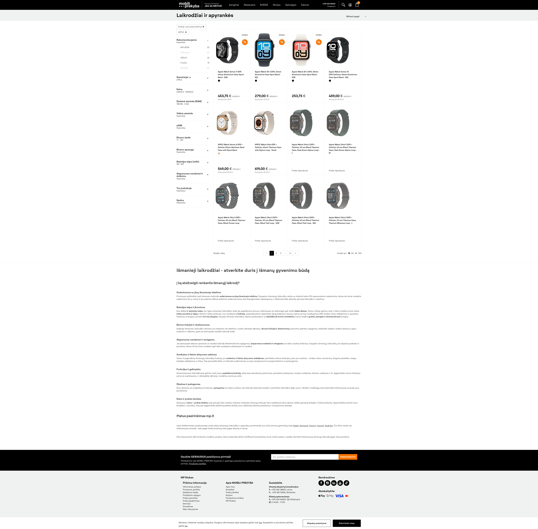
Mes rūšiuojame (190, 509)
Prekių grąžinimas (191, 501)
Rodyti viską (219, 253)
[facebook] (321, 483)
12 (349, 253)
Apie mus (230, 487)
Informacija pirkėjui (192, 487)
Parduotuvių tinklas (235, 498)
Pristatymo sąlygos (192, 495)
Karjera (229, 495)
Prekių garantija (190, 498)
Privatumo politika (197, 463)
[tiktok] (346, 483)
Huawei (320, 425)
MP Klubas (231, 501)
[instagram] (327, 483)
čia (260, 522)
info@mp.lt (295, 499)
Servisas (187, 503)
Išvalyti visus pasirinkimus (190, 26)
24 (352, 253)
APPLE (181, 32)
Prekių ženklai (232, 492)
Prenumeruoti (348, 457)
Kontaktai (230, 489)
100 (359, 253)
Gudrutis (329, 425)
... (285, 253)
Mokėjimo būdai (190, 492)
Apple (296, 425)
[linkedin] (334, 483)
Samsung (304, 425)
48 (356, 253)
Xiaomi (312, 425)
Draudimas (188, 506)
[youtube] (340, 483)
